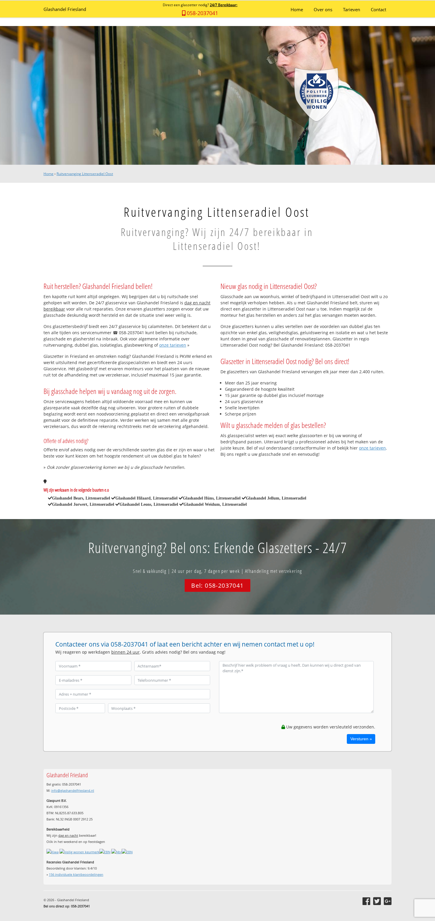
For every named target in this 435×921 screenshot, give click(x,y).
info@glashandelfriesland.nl (72, 790)
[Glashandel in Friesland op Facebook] (366, 901)
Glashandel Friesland (65, 9)
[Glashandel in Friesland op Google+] (388, 901)
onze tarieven (172, 345)
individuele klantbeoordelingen (76, 874)
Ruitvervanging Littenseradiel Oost (85, 173)
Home (49, 173)
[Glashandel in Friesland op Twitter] (377, 901)
